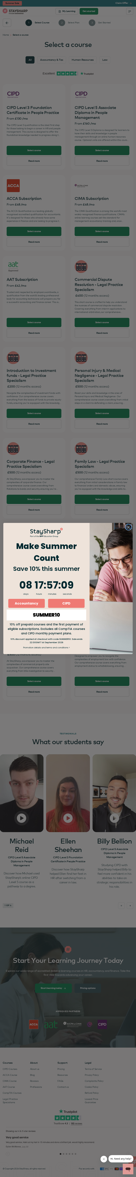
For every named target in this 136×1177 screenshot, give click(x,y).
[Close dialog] (128, 527)
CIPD (66, 603)
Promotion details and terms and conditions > (46, 647)
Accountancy (26, 603)
